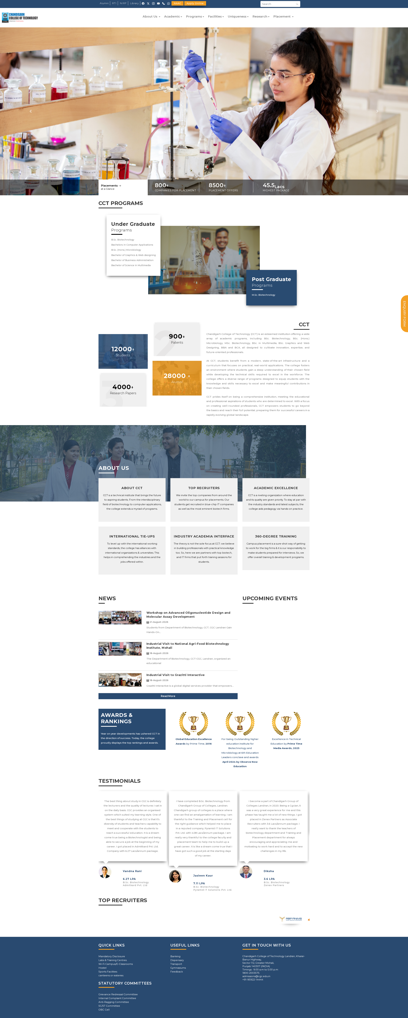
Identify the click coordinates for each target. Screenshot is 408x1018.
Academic (172, 16)
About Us (150, 16)
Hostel (102, 967)
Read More (168, 696)
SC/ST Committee (109, 1005)
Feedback (176, 971)
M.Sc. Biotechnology (263, 294)
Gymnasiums (178, 967)
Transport (176, 963)
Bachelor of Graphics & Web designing (133, 255)
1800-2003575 (250, 972)
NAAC (177, 3)
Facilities (215, 16)
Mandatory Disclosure (111, 956)
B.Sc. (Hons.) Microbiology (126, 249)
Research (259, 16)
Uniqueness (237, 16)
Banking (175, 956)
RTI (114, 3)
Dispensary (177, 960)
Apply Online (195, 3)
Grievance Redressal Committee (118, 994)
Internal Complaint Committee (117, 998)
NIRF (123, 3)
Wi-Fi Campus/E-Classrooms (115, 963)
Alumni (104, 3)
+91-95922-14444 (252, 979)
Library (134, 3)
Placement (282, 16)
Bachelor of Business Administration (132, 260)
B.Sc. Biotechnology (122, 239)
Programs (194, 16)
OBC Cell (103, 1009)
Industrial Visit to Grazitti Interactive (175, 675)
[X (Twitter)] (148, 3)
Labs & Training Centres (112, 960)
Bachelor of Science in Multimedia (131, 265)
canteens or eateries (110, 975)
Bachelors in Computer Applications (132, 244)
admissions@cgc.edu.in (256, 976)
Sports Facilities (107, 971)
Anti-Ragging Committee (113, 1002)
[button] (30, 111)
